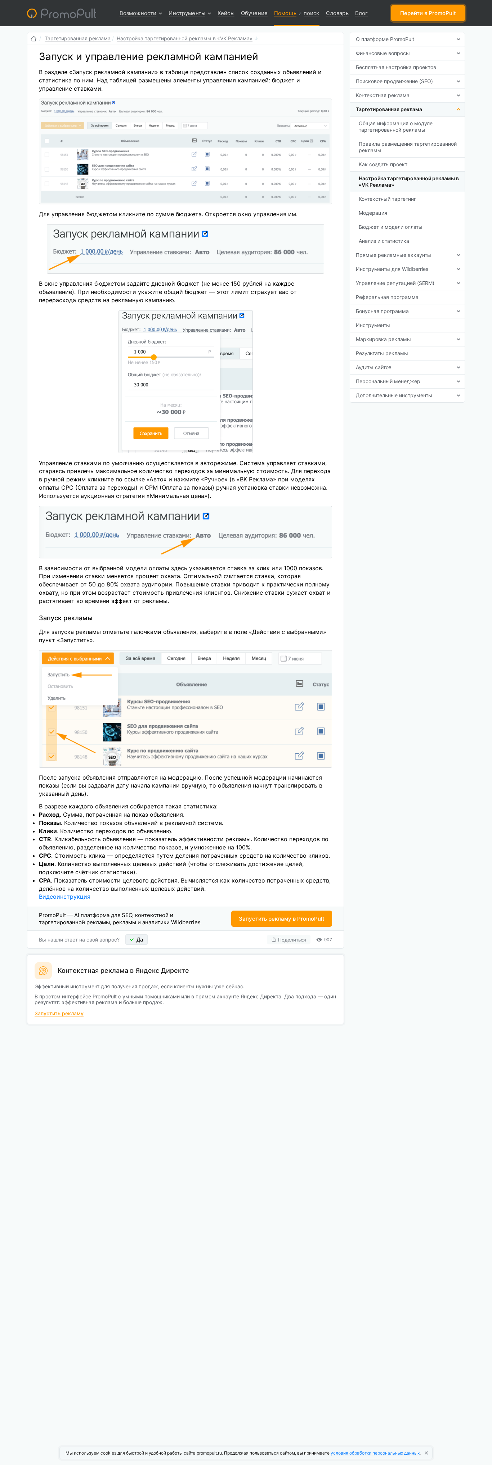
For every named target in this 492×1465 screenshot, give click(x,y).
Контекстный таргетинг (387, 199)
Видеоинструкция (64, 896)
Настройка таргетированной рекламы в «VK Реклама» (409, 181)
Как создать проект (383, 164)
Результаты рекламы (382, 353)
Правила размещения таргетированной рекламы (408, 147)
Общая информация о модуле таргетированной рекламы (396, 126)
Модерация (373, 213)
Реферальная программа (387, 297)
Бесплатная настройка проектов (396, 67)
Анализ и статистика (384, 241)
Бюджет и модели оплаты (390, 227)
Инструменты (373, 325)
